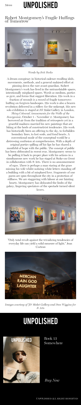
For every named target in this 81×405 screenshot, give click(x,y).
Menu (8, 5)
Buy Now (52, 380)
